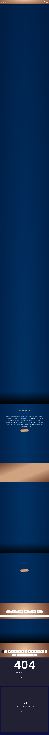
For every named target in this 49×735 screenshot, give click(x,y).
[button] (47, 2)
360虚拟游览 (3, 2)
